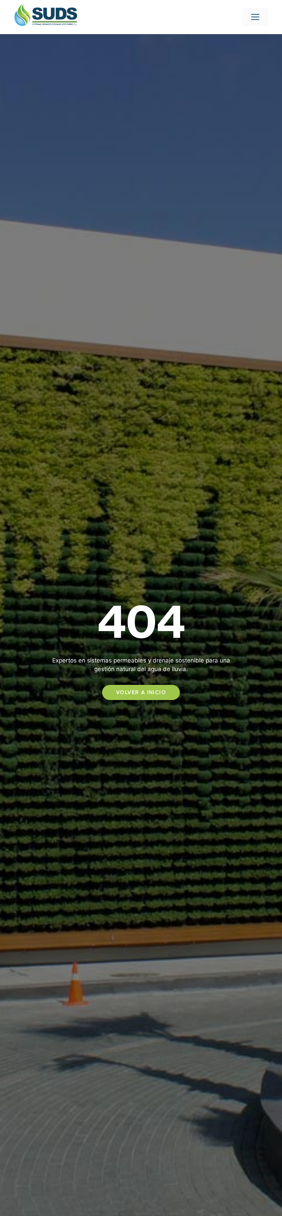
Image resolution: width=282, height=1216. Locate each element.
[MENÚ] (255, 17)
